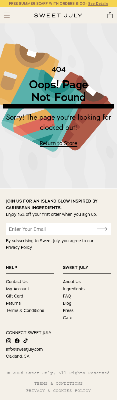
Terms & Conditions (25, 310)
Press (68, 310)
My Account (17, 289)
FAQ (67, 296)
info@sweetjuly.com (24, 349)
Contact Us (17, 281)
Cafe (67, 317)
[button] (110, 15)
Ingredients (74, 289)
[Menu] (7, 15)
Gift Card (14, 296)
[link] (58, 143)
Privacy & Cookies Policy (58, 390)
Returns (13, 303)
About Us (72, 281)
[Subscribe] (102, 229)
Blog (67, 303)
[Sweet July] (58, 15)
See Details (98, 3)
